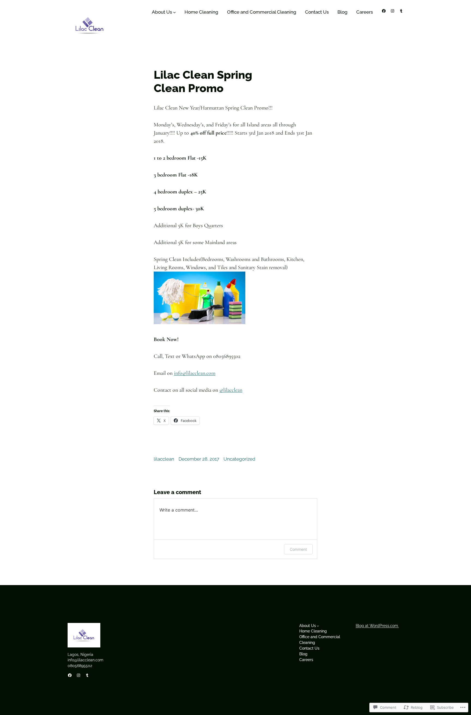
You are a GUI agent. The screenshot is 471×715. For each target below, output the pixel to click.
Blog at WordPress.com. (377, 625)
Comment (298, 549)
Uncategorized (239, 459)
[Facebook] (384, 11)
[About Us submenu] (174, 12)
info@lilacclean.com (194, 373)
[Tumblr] (401, 11)
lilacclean (230, 390)
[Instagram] (392, 11)
